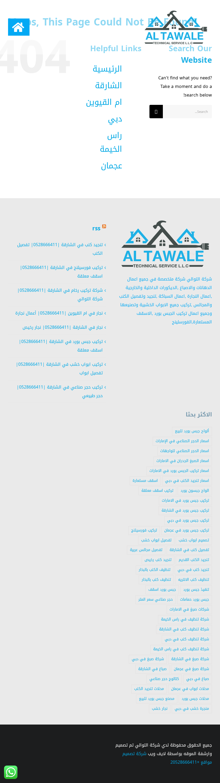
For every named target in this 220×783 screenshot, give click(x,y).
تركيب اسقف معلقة (157, 490)
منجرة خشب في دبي (192, 708)
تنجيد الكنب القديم (194, 559)
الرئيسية (107, 68)
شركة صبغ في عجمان (191, 669)
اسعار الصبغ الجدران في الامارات (182, 460)
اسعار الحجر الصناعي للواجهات (184, 451)
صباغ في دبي (197, 678)
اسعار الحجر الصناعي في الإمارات (182, 441)
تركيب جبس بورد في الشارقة (185, 510)
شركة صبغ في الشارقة (190, 659)
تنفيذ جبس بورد (196, 589)
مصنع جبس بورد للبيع (156, 698)
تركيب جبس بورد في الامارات (185, 500)
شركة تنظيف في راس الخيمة (185, 619)
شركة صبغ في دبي (148, 659)
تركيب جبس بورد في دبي (188, 520)
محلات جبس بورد (195, 698)
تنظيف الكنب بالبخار (154, 569)
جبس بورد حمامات (194, 599)
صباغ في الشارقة (152, 669)
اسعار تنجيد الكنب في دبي (187, 480)
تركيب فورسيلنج (144, 530)
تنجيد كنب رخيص (158, 559)
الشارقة (108, 85)
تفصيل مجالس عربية (146, 549)
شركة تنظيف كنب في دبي (187, 639)
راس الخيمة (111, 142)
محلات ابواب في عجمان (190, 688)
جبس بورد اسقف (162, 589)
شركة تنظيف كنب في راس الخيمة (181, 649)
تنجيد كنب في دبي (193, 569)
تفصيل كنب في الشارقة (189, 549)
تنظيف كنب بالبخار (156, 579)
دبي (115, 118)
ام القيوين (104, 102)
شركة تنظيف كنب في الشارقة (184, 629)
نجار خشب (159, 708)
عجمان (111, 165)
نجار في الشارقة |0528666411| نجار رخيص (63, 327)
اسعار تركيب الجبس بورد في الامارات (179, 470)
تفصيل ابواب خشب (156, 540)
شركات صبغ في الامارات (189, 609)
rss (96, 228)
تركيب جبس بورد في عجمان (186, 530)
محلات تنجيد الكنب (149, 688)
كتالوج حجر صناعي (164, 678)
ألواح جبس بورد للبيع (192, 431)
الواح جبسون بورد (195, 490)
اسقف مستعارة (145, 480)
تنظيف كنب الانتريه (193, 579)
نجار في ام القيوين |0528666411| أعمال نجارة (59, 313)
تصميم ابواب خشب (194, 540)
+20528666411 (184, 762)
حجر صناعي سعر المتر (155, 599)
